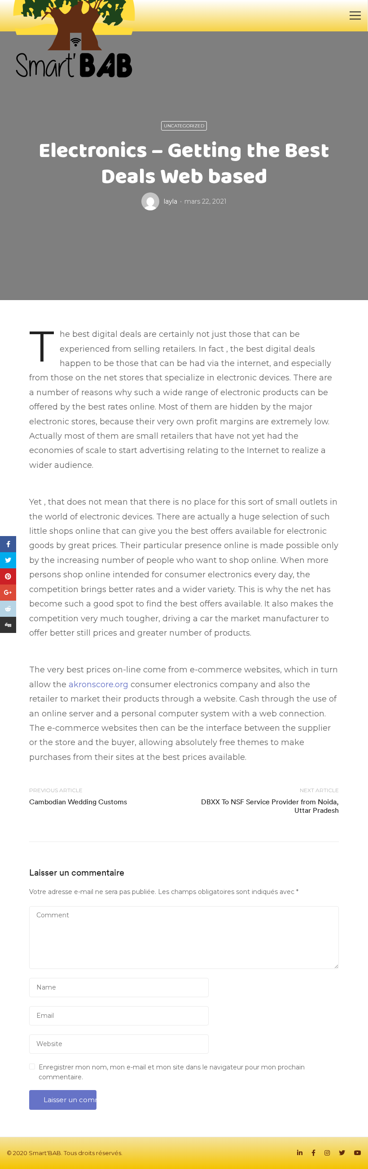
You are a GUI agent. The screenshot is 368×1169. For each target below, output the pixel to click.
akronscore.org (98, 684)
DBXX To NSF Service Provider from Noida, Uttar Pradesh (270, 806)
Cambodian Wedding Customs (78, 801)
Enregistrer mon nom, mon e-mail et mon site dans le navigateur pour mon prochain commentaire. (172, 1072)
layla (170, 201)
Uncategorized (184, 126)
